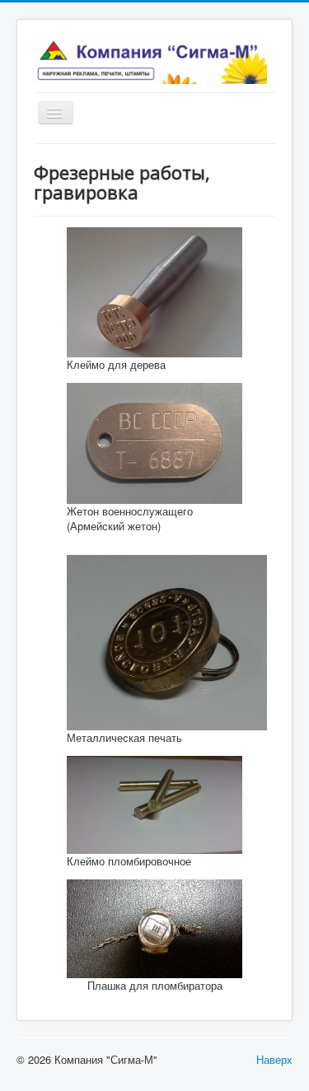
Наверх (274, 1059)
